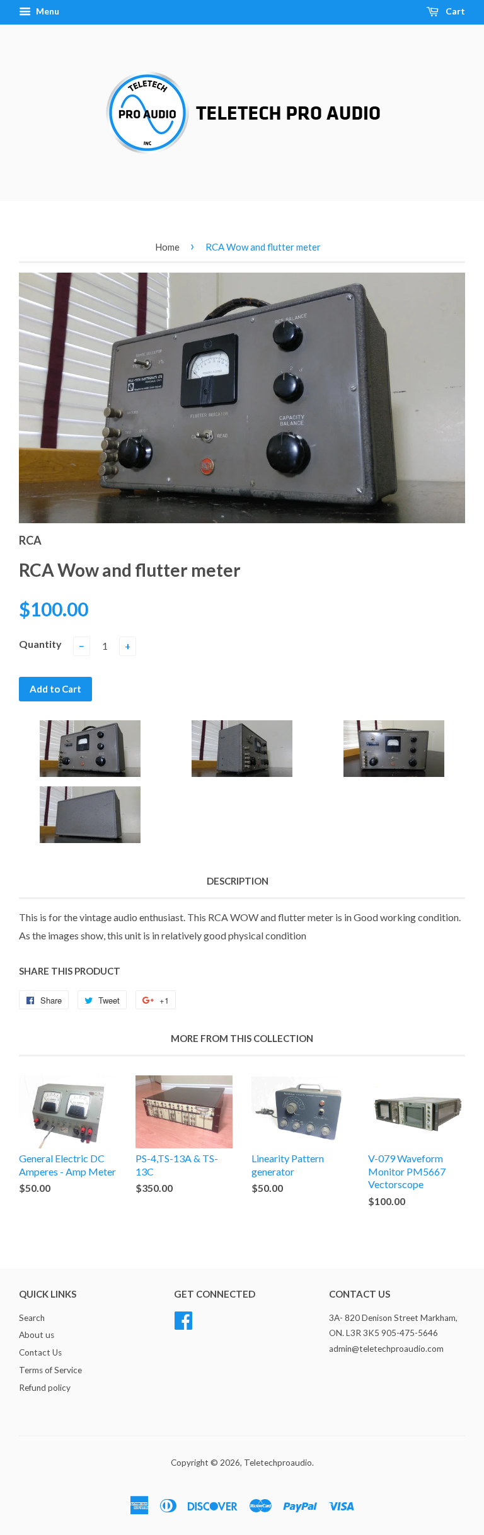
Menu (46, 11)
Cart (454, 11)
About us (36, 1335)
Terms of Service (50, 1370)
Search (32, 1318)
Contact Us (40, 1352)
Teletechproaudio (278, 1463)
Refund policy (45, 1388)
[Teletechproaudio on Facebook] (183, 1318)
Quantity (40, 644)
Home (167, 246)
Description (237, 880)
